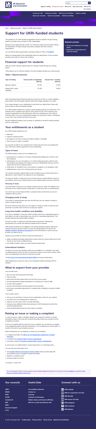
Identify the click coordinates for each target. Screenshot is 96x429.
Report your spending (54, 15)
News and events (78, 6)
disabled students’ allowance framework (18, 230)
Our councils (87, 9)
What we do (68, 6)
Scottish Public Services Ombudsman (29, 339)
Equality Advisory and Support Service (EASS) (24, 352)
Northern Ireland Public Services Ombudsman (36, 341)
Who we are (87, 6)
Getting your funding (51, 13)
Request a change (81, 13)
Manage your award (57, 6)
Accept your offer (38, 13)
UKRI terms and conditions (66, 13)
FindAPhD (50, 52)
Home (6, 28)
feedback (71, 371)
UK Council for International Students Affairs (22, 257)
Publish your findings (68, 15)
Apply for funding (46, 6)
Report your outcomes (39, 15)
